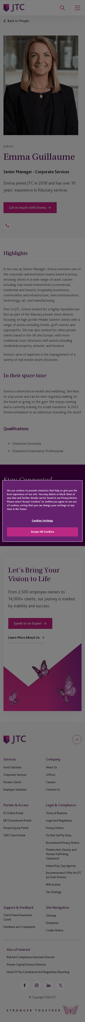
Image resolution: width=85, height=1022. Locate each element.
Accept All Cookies (42, 531)
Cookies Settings (42, 520)
